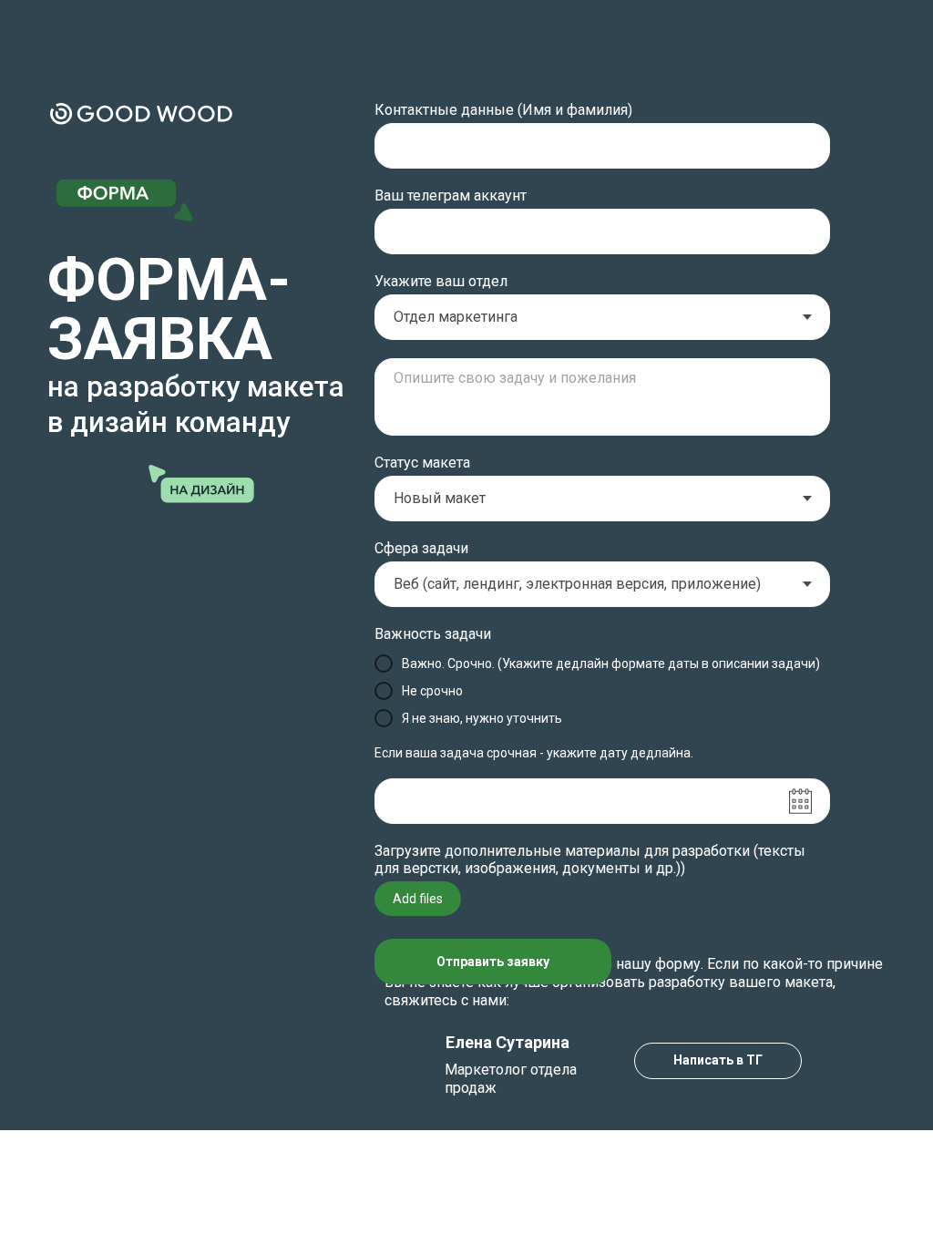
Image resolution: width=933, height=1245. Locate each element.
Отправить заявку (492, 961)
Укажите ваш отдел (441, 281)
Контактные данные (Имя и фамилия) (503, 109)
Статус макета (422, 462)
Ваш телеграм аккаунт (450, 195)
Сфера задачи (421, 548)
